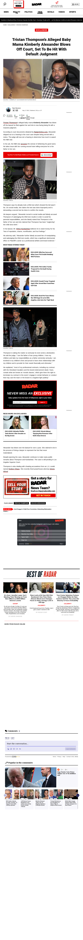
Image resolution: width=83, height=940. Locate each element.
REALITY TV (16, 12)
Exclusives (11, 24)
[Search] (5, 5)
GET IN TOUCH (43, 495)
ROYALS (50, 12)
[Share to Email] (28, 115)
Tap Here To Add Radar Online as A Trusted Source (23, 155)
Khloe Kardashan (38, 503)
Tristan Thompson (22, 24)
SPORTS (72, 12)
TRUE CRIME (40, 12)
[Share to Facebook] (10, 115)
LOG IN (76, 4)
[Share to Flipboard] (22, 115)
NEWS (6, 12)
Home (5, 24)
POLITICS (28, 12)
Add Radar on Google (29, 118)
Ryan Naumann (16, 108)
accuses (24, 144)
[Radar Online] (36, 4)
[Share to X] (16, 115)
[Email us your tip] (18, 8)
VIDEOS (62, 12)
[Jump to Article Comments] (4, 115)
